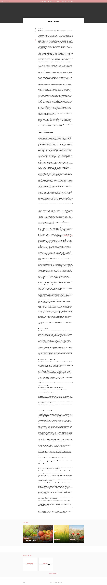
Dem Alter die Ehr (26, 538)
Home (51, 582)
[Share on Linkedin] (35, 34)
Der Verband (50, 1)
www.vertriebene (66, 235)
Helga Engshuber (26, 542)
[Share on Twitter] (35, 31)
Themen (63, 1)
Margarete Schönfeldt (30, 564)
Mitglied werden (67, 1)
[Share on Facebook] (35, 29)
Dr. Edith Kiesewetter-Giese (60, 541)
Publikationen (58, 1)
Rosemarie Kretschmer (74, 541)
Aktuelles (45, 1)
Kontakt (72, 1)
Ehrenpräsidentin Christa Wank (46, 564)
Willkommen (41, 1)
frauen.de (71, 235)
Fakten (54, 1)
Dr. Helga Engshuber (30, 540)
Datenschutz (60, 582)
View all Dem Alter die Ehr (53, 573)
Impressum (55, 582)
